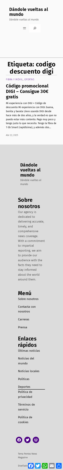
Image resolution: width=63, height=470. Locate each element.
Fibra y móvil (14, 79)
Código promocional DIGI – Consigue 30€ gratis (27, 91)
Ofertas (29, 79)
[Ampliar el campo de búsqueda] (35, 28)
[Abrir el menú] (24, 28)
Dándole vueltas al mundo (28, 12)
